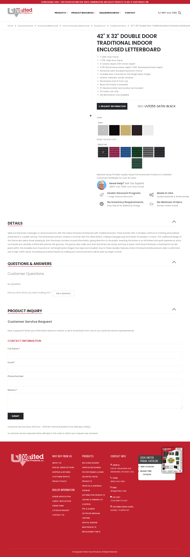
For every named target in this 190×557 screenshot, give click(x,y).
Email (141, 186)
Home (10, 25)
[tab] (93, 222)
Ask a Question (63, 293)
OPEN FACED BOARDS (91, 467)
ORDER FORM (58, 506)
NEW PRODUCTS (89, 527)
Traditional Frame (118, 25)
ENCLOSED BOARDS (90, 463)
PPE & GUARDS (88, 509)
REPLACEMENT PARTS (91, 532)
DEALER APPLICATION (61, 496)
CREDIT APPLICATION (61, 501)
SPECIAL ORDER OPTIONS (63, 467)
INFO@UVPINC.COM (118, 491)
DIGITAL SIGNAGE (90, 522)
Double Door (100, 25)
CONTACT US (58, 515)
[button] (90, 115)
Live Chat (132, 186)
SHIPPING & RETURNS (61, 472)
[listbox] (136, 130)
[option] (103, 130)
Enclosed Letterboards (48, 25)
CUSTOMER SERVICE (61, 476)
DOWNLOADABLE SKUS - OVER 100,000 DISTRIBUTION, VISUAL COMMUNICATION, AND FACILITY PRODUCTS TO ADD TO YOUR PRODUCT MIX (95, 1)
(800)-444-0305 (117, 186)
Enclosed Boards (25, 25)
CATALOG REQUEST (60, 510)
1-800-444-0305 (168, 12)
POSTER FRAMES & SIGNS (93, 472)
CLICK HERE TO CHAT (119, 500)
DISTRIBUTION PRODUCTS (93, 495)
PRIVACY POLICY (59, 481)
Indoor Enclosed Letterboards (76, 25)
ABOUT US (56, 463)
